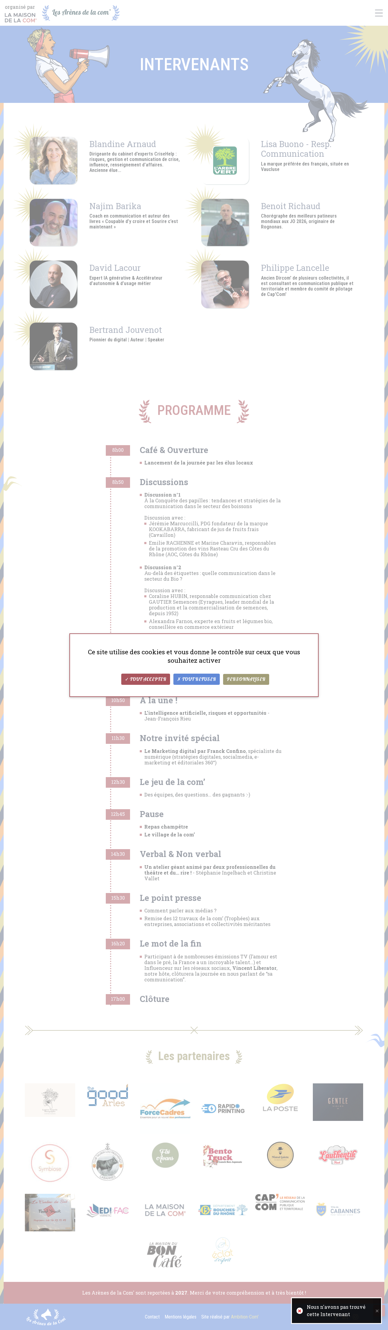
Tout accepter (147, 679)
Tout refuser (198, 679)
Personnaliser (246, 679)
